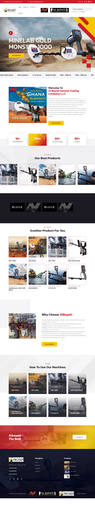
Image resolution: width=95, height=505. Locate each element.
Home (19, 7)
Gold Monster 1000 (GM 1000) (17, 289)
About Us (25, 7)
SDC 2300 (51, 261)
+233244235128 (13, 474)
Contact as (79, 437)
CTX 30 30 (51, 288)
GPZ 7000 (12, 261)
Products (32, 7)
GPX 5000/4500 (74, 261)
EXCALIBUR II (33, 288)
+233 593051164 (13, 468)
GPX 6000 (32, 261)
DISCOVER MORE (16, 56)
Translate (82, 11)
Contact (20, 13)
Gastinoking (23, 493)
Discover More (56, 123)
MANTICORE (72, 288)
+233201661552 (12, 471)
